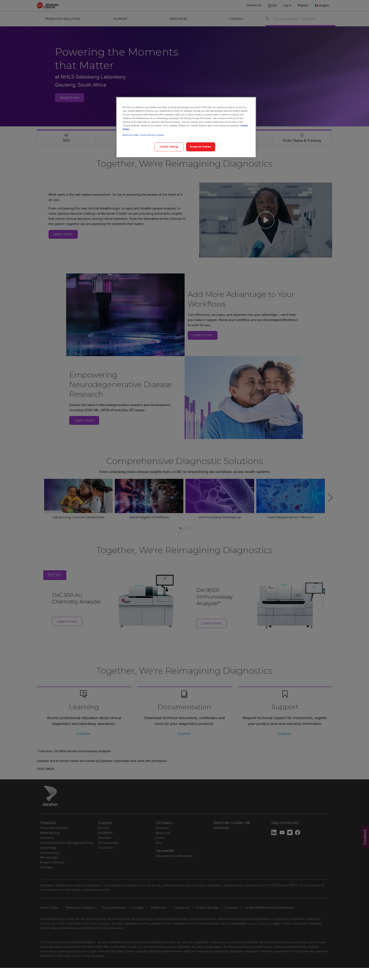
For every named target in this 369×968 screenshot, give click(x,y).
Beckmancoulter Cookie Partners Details (143, 135)
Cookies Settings (169, 146)
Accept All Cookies (200, 146)
